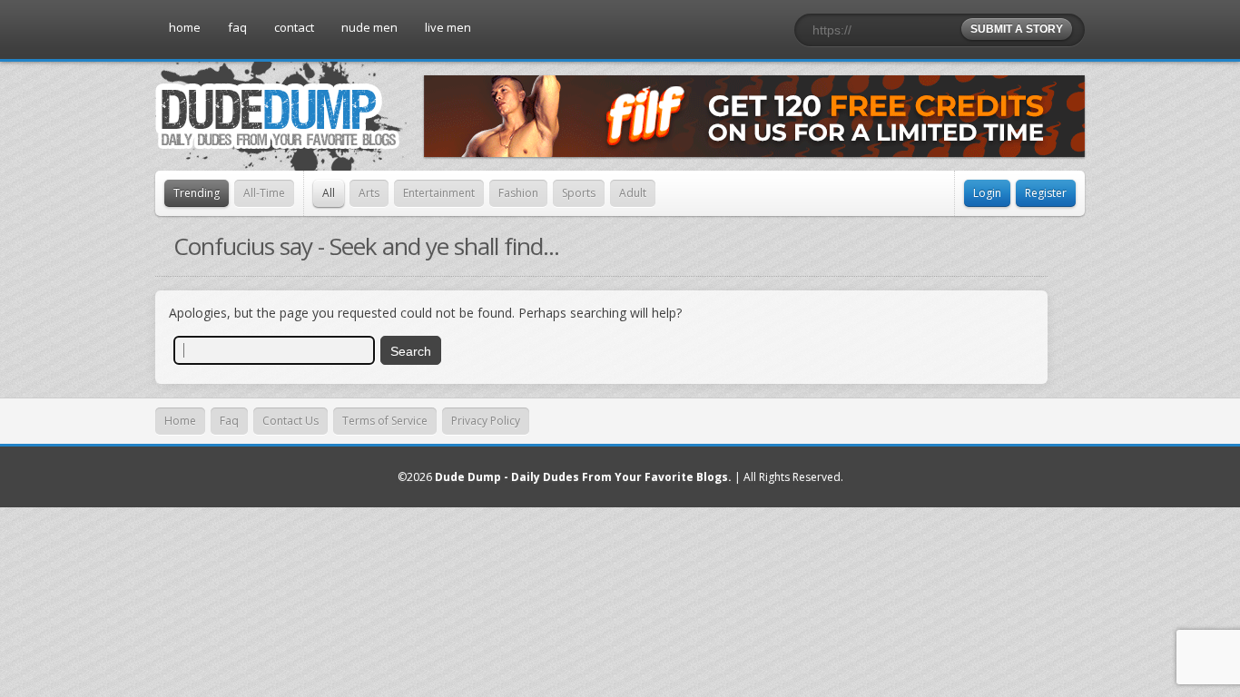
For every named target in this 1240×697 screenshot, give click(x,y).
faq (237, 27)
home (185, 27)
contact (294, 27)
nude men (369, 27)
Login (987, 193)
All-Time (264, 193)
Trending (196, 193)
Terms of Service (385, 420)
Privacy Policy (485, 420)
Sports (578, 193)
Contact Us (290, 420)
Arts (369, 193)
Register (1046, 193)
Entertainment (439, 193)
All (328, 193)
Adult (632, 193)
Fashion (518, 193)
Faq (229, 420)
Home (180, 420)
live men (448, 27)
